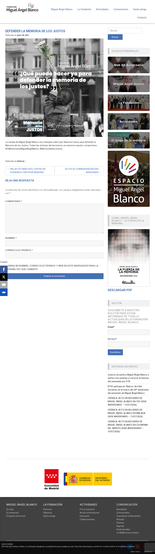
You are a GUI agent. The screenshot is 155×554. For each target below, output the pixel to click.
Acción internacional (89, 512)
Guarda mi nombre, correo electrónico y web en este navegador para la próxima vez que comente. (51, 267)
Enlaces (120, 522)
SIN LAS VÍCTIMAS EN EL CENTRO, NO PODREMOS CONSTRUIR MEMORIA (28, 171)
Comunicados (123, 512)
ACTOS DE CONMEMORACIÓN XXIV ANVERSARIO (82, 171)
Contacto (142, 17)
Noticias (21, 161)
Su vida (9, 509)
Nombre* (112, 339)
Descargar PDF (120, 290)
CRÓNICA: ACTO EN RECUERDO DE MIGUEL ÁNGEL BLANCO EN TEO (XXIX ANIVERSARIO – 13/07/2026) (127, 401)
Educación (85, 516)
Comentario (13, 201)
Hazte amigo (140, 9)
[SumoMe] (4, 292)
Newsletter (122, 509)
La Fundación (84, 9)
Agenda (120, 526)
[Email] (4, 284)
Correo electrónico (19, 250)
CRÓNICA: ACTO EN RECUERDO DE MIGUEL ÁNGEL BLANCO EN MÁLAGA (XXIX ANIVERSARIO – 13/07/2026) (126, 413)
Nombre (11, 238)
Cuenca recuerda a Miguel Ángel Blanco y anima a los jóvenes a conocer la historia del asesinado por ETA (128, 378)
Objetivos (47, 512)
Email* (111, 327)
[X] (4, 277)
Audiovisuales (123, 529)
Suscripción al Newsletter (129, 516)
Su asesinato (12, 512)
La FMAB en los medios (128, 533)
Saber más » (135, 552)
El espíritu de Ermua (15, 516)
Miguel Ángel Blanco (62, 9)
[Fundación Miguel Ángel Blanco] (22, 7)
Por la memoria (87, 509)
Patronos (47, 509)
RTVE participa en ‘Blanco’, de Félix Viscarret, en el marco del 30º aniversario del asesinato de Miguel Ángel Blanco (128, 389)
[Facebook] (4, 269)
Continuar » (148, 552)
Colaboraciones (87, 519)
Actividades (102, 9)
